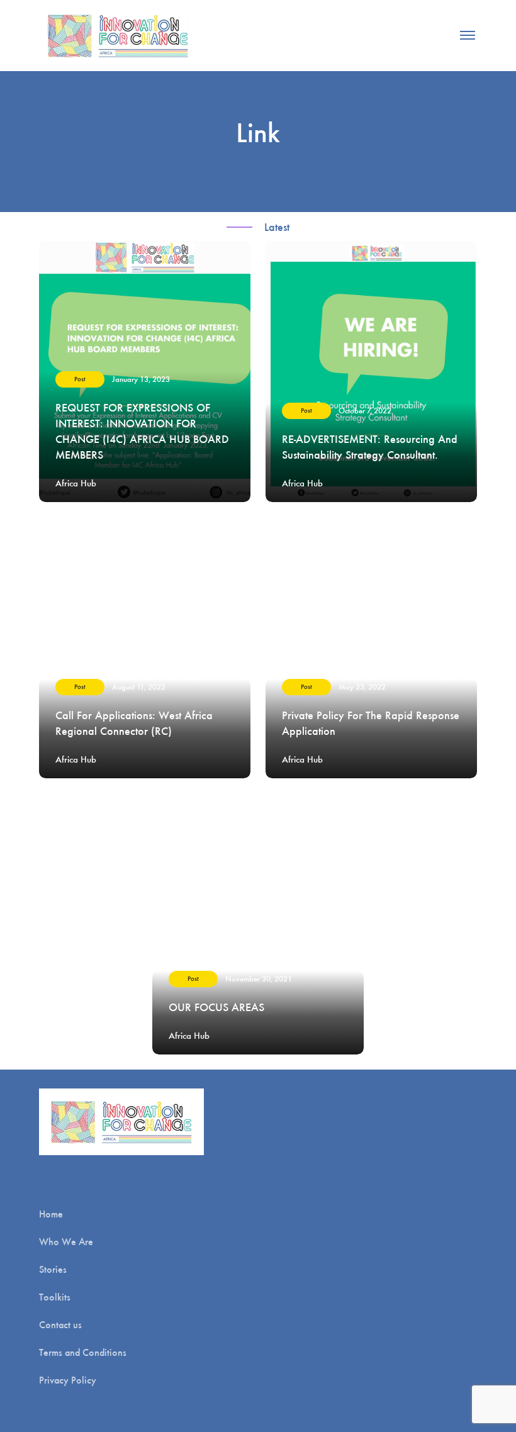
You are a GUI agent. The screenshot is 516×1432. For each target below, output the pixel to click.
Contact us (60, 1325)
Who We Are (66, 1242)
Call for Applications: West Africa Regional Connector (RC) (134, 723)
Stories (53, 1269)
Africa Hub (75, 483)
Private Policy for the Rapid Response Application (370, 723)
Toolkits (54, 1297)
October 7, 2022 (365, 410)
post (80, 379)
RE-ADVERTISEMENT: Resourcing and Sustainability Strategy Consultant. (369, 447)
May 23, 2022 (362, 686)
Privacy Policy (67, 1380)
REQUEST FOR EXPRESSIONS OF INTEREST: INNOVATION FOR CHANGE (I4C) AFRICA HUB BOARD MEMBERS (142, 431)
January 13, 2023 (141, 379)
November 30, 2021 (258, 978)
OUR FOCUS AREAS (216, 1007)
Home (51, 1214)
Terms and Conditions (82, 1352)
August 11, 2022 (138, 686)
